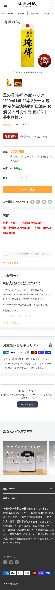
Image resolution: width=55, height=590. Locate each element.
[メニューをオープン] (5, 5)
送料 (22, 156)
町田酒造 (7, 124)
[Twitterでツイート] (44, 201)
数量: (5, 178)
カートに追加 (27, 189)
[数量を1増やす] (30, 178)
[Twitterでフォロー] (11, 562)
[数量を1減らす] (13, 178)
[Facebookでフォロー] (5, 562)
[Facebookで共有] (32, 201)
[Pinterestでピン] (38, 201)
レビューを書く (27, 404)
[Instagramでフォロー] (17, 562)
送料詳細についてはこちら (33, 136)
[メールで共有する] (50, 201)
